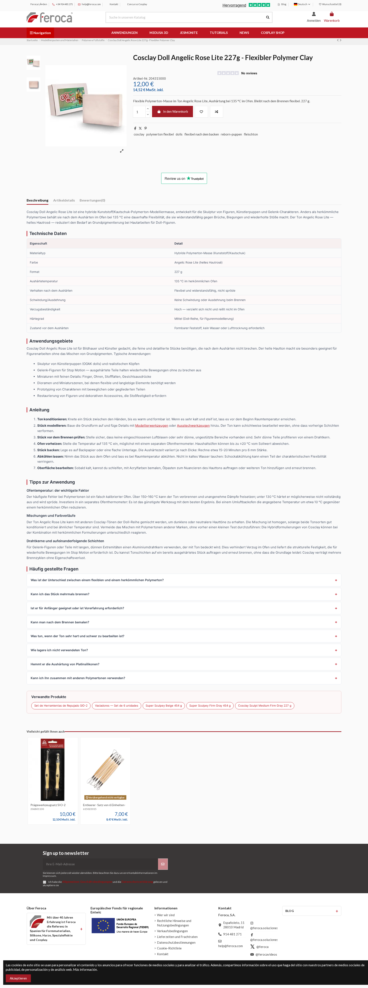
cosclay (139, 134)
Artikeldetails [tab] (64, 200)
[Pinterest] (145, 128)
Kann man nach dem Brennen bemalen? (60, 622)
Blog (283, 4)
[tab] (92, 201)
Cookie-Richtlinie (169, 948)
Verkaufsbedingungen (172, 931)
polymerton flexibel (160, 134)
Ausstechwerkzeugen (193, 425)
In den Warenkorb (175, 111)
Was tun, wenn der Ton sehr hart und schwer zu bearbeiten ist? (77, 636)
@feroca (262, 947)
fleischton (251, 134)
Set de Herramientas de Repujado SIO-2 (61, 705)
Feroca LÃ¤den (38, 4)
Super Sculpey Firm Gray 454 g (210, 705)
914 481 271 (232, 934)
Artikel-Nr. (140, 78)
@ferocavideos (266, 954)
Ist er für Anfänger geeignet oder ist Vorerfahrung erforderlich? (77, 608)
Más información (85, 969)
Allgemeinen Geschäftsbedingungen (87, 881)
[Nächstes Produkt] (340, 40)
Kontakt (113, 4)
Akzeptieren (18, 978)
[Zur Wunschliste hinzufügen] (201, 112)
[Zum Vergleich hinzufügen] (216, 112)
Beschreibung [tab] (37, 200)
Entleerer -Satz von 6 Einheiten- (104, 805)
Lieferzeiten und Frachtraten (177, 937)
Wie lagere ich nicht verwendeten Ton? (59, 650)
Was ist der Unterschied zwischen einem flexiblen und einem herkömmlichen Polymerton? (97, 580)
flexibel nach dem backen (201, 134)
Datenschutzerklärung (137, 881)
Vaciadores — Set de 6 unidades (116, 705)
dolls (179, 134)
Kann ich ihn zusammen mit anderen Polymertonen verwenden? (78, 678)
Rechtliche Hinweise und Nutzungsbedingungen (174, 923)
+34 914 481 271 (64, 4)
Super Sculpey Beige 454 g (164, 705)
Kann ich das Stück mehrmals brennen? (60, 594)
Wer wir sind (166, 915)
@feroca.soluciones (264, 928)
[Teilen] (135, 128)
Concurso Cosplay (137, 4)
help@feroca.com (91, 4)
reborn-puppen (231, 134)
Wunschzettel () (331, 4)
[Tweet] (140, 128)
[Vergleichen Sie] (52, 799)
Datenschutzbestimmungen (176, 942)
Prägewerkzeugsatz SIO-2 (48, 805)
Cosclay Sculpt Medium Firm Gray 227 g (264, 705)
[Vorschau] (59, 799)
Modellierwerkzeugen (151, 425)
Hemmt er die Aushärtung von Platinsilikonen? (65, 664)
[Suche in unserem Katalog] (268, 17)
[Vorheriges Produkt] (338, 40)
